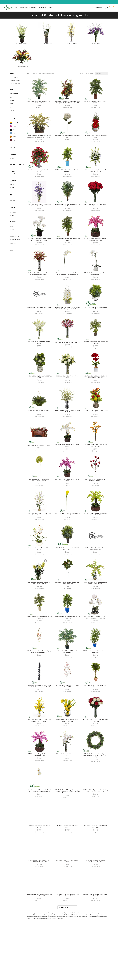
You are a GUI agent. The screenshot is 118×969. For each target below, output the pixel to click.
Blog (112, 2)
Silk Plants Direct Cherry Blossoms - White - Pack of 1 (67, 411)
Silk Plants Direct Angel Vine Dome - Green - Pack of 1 (95, 548)
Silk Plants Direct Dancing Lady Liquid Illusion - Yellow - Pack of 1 (39, 720)
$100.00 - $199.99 (15, 80)
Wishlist (109, 6)
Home (16, 7)
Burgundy (15, 140)
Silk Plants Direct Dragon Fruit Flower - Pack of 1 (67, 826)
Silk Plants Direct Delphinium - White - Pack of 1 (39, 342)
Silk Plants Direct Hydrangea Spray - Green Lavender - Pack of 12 (39, 479)
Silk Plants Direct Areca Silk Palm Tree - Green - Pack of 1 (39, 101)
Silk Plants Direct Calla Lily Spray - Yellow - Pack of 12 (67, 514)
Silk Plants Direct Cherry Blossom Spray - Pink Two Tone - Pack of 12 (39, 651)
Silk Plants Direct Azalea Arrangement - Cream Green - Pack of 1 (39, 860)
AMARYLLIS (13, 229)
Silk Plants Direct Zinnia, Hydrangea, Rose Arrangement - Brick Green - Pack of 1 (67, 101)
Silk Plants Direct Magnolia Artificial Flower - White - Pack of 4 (67, 582)
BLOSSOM (12, 243)
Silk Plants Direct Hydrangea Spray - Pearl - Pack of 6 (67, 136)
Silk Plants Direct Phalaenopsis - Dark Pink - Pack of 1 (95, 929)
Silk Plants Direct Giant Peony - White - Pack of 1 (67, 376)
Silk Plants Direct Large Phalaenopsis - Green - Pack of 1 (95, 514)
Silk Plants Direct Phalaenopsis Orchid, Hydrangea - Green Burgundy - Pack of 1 (39, 136)
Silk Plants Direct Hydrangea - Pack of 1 (39, 445)
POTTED (12, 158)
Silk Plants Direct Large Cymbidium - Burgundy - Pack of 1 (95, 860)
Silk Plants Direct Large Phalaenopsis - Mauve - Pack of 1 (39, 754)
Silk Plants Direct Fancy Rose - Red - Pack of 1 (95, 205)
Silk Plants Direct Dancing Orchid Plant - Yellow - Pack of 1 (95, 963)
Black (14, 129)
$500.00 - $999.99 (15, 83)
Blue (14, 133)
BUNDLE (12, 104)
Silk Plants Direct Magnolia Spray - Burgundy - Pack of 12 (95, 479)
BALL (11, 97)
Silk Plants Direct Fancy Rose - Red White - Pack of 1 (95, 720)
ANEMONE (12, 233)
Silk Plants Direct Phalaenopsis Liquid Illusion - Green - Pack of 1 (95, 582)
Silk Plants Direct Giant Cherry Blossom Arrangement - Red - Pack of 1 (39, 273)
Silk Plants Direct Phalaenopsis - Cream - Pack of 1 (67, 445)
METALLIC (12, 215)
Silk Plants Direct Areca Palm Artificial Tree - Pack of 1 (67, 170)
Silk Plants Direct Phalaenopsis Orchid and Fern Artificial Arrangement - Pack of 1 (67, 308)
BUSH (11, 107)
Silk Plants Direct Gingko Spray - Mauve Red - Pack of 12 (95, 445)
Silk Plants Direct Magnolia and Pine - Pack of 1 (95, 136)
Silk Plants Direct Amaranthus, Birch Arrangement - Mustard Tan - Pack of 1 (67, 963)
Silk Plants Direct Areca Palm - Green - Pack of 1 (95, 101)
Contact (51, 7)
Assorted (15, 123)
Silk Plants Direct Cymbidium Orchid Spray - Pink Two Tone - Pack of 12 (95, 790)
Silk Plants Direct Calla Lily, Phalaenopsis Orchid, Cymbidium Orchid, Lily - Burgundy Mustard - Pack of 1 (67, 791)
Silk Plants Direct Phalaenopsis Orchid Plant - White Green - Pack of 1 (39, 239)
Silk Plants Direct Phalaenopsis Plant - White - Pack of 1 (95, 273)
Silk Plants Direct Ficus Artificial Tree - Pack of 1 (95, 686)
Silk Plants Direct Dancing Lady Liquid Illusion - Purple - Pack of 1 (39, 205)
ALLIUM (12, 226)
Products (23, 7)
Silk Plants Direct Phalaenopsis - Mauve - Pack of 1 (67, 479)
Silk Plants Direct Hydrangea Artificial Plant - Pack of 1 (39, 376)
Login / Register (98, 7)
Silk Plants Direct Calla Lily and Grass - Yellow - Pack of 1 (67, 720)
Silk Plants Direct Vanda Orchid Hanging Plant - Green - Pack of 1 (39, 582)
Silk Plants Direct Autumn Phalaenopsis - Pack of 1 (39, 929)
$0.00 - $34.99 (14, 78)
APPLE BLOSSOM (14, 236)
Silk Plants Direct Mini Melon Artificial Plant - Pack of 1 (95, 895)
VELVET (12, 188)
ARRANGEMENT (14, 94)
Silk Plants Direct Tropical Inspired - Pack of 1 (95, 411)
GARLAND (12, 110)
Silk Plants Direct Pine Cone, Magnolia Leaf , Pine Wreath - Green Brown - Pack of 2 (95, 755)
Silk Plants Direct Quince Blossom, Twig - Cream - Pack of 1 (39, 963)
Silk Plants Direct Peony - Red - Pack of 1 (67, 929)
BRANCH (12, 100)
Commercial (33, 7)
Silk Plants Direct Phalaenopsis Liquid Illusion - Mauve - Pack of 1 (67, 895)
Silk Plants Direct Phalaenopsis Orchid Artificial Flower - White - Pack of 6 (67, 273)
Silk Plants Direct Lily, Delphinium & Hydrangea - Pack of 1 (95, 170)
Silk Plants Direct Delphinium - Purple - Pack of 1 (67, 860)
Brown (14, 136)
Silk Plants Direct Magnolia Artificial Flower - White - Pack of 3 (39, 895)
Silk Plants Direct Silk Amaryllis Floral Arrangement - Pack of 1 (95, 376)
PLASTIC (12, 184)
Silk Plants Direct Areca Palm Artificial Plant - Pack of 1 (95, 308)
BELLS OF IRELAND (15, 239)
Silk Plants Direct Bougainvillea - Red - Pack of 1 (39, 170)
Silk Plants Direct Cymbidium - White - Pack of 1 (39, 548)
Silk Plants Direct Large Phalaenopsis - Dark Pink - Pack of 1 (95, 239)
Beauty (14, 126)
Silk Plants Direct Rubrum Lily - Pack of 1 (67, 342)
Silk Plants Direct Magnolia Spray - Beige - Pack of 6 (39, 308)
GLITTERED (13, 212)
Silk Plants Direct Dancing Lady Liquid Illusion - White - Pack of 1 (39, 514)
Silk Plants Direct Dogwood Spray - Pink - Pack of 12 (67, 686)
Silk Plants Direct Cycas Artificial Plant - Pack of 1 (39, 411)
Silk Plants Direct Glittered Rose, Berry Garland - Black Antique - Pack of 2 (39, 686)
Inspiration (42, 7)
